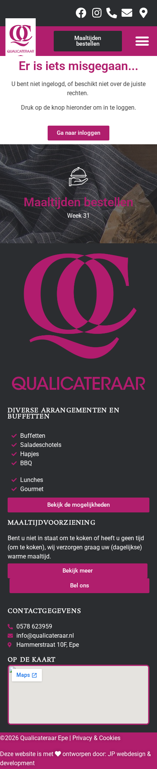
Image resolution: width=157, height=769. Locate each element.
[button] (142, 41)
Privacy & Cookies (95, 738)
